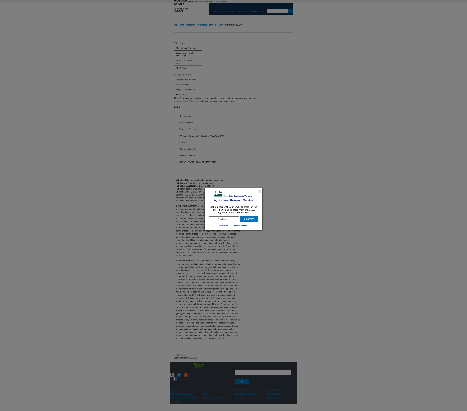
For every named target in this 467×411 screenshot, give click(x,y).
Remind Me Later (241, 225)
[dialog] (233, 209)
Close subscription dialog (259, 191)
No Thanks (223, 225)
